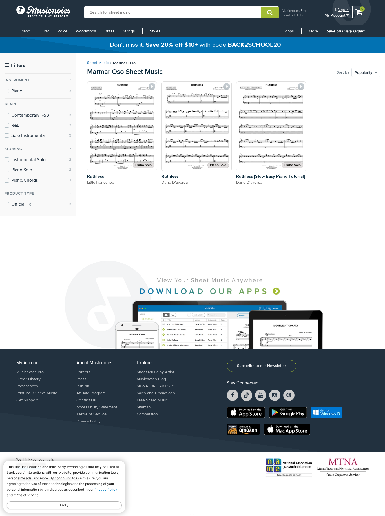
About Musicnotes (94, 363)
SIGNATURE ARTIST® (155, 386)
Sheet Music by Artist (155, 372)
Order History (28, 379)
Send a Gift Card (294, 15)
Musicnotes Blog (151, 379)
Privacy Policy (88, 421)
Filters (15, 65)
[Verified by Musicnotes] (29, 204)
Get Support (27, 400)
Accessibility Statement (96, 407)
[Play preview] (152, 86)
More (315, 33)
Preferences (27, 386)
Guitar (44, 31)
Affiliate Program (90, 393)
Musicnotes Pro (294, 10)
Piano (25, 31)
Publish (82, 386)
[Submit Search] (270, 12)
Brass (109, 31)
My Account (335, 15)
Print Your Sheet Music (36, 393)
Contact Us (86, 400)
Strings (129, 31)
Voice (62, 31)
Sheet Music (98, 63)
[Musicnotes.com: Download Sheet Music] (43, 12)
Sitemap (144, 407)
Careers (83, 372)
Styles (155, 31)
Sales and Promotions (156, 393)
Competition (147, 414)
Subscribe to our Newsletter (261, 366)
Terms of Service (91, 414)
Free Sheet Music (152, 400)
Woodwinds (86, 31)
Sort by (343, 72)
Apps (289, 31)
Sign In (343, 10)
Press (81, 379)
